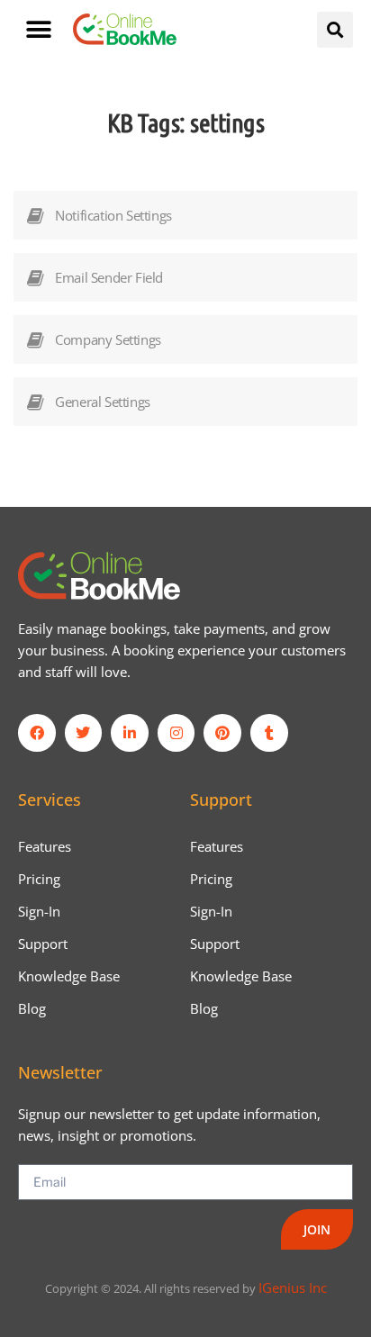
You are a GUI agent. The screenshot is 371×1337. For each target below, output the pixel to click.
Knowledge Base (69, 976)
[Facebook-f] (37, 733)
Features (44, 846)
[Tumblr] (269, 733)
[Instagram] (176, 733)
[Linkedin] (130, 733)
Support (43, 944)
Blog (32, 1008)
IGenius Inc (292, 1287)
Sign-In (39, 911)
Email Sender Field (109, 277)
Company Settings (108, 339)
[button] (38, 29)
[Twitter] (84, 733)
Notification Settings (113, 215)
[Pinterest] (222, 733)
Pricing (39, 879)
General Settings (102, 402)
